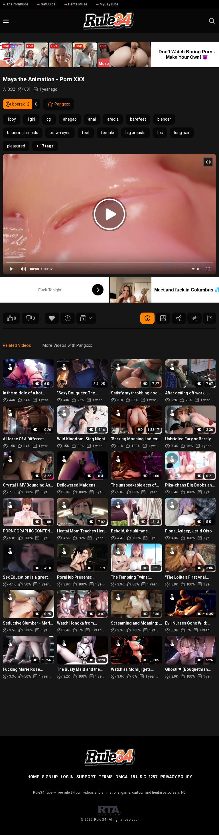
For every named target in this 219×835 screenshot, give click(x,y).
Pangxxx (62, 104)
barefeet (138, 119)
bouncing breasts (22, 132)
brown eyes (60, 132)
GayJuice (48, 4)
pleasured (16, 146)
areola (113, 119)
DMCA (121, 777)
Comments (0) (194, 318)
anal (92, 119)
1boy (11, 119)
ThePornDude (17, 4)
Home (33, 777)
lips (160, 132)
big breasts (135, 132)
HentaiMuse (77, 4)
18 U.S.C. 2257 (143, 777)
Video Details (147, 318)
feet (86, 132)
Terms (106, 777)
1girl (31, 119)
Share (179, 318)
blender (164, 119)
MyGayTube (109, 4)
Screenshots (163, 318)
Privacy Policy (176, 777)
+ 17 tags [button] (45, 146)
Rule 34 (100, 820)
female (107, 132)
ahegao (70, 119)
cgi (49, 119)
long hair (182, 132)
